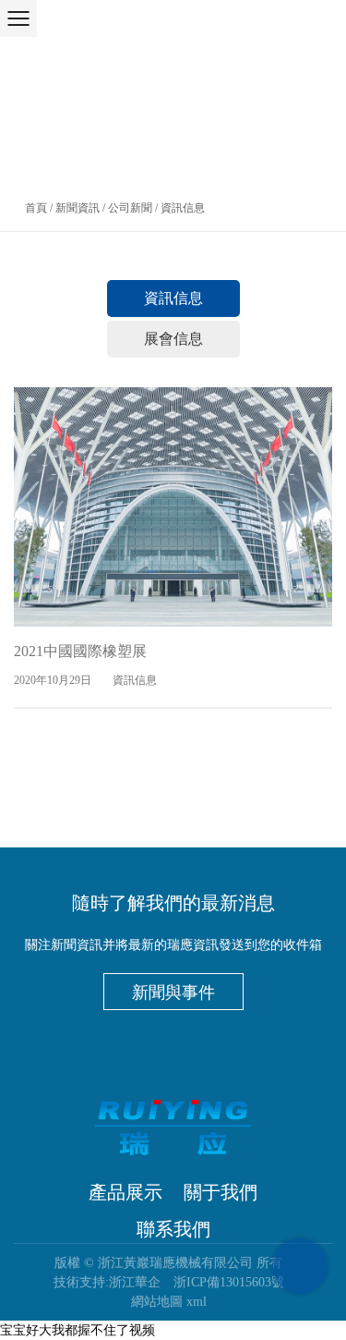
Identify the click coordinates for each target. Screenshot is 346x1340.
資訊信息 (173, 298)
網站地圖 (157, 1302)
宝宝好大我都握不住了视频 (77, 1330)
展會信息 (173, 339)
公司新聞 (130, 207)
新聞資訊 (77, 207)
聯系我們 (173, 1229)
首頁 (36, 207)
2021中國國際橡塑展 (80, 651)
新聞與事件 (173, 992)
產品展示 (125, 1192)
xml (196, 1302)
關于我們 (220, 1192)
